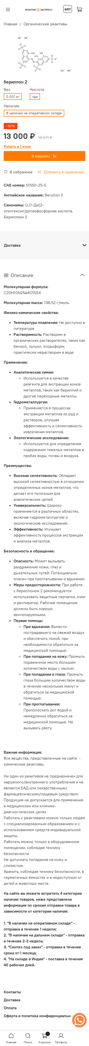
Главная (10, 23)
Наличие (11, 106)
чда (35, 96)
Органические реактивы (45, 23)
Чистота (37, 89)
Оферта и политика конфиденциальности (41, 1015)
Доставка (12, 999)
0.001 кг (12, 96)
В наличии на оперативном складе (34, 113)
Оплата (10, 1007)
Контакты (12, 991)
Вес (7, 89)
